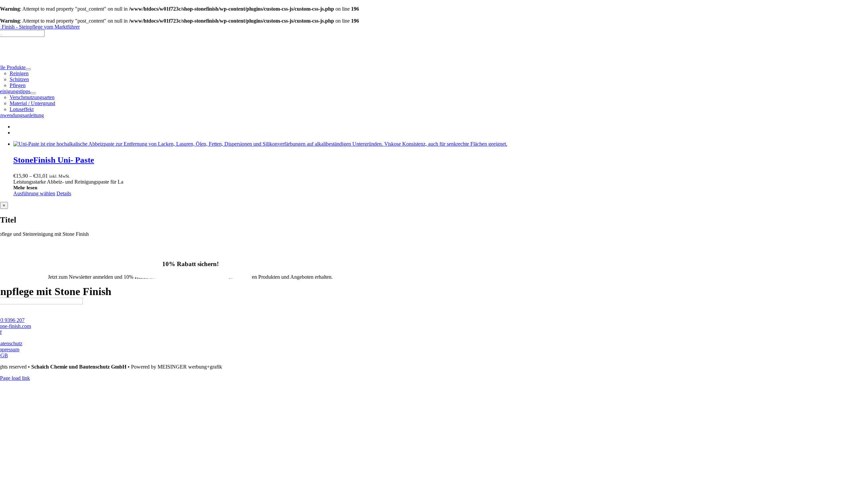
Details (64, 193)
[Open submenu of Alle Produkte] (28, 69)
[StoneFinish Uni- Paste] (432, 144)
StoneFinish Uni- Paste (53, 159)
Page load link (15, 378)
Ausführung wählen (34, 193)
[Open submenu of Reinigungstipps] (33, 93)
